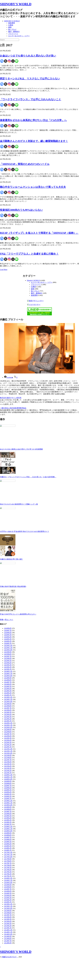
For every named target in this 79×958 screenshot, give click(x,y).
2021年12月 (8, 749)
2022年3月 (8, 742)
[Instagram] (9, 61)
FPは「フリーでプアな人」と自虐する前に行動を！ (29, 253)
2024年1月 (8, 695)
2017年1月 (8, 876)
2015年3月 (8, 923)
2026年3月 (8, 639)
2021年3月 (8, 768)
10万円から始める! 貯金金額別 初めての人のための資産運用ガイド (24, 531)
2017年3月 (8, 872)
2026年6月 (8, 633)
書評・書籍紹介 (14, 31)
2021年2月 (8, 770)
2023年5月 (8, 712)
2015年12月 (8, 904)
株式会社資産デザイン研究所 (10, 398)
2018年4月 (8, 844)
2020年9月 (8, 781)
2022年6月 (8, 736)
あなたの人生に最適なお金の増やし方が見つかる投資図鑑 (21, 449)
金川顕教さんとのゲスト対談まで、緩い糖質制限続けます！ (34, 141)
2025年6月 (8, 658)
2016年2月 (8, 900)
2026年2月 (8, 641)
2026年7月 (8, 630)
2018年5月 (8, 842)
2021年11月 (8, 751)
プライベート (13, 34)
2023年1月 (8, 721)
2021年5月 (8, 764)
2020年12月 (8, 775)
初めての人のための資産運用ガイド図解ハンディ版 (19, 504)
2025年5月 (8, 661)
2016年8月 (8, 887)
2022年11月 (8, 725)
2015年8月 (8, 913)
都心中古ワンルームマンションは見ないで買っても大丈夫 (33, 187)
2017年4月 (8, 870)
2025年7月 (8, 656)
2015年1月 (8, 928)
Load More (3, 269)
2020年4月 (8, 792)
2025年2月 (8, 667)
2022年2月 (8, 745)
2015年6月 (8, 917)
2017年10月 (8, 857)
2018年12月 (8, 826)
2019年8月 (8, 809)
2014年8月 (8, 939)
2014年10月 (8, 934)
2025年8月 (8, 654)
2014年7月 (8, 941)
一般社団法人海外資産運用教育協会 (13, 408)
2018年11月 (8, 829)
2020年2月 (8, 796)
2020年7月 (8, 786)
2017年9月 (8, 859)
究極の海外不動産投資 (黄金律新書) (13, 586)
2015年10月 (8, 908)
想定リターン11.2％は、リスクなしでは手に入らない (30, 78)
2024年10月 (8, 676)
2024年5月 (8, 686)
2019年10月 (8, 805)
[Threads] (13, 61)
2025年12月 (8, 645)
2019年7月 (8, 811)
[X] (5, 61)
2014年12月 (8, 930)
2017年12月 (8, 852)
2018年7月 (8, 837)
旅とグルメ (12, 29)
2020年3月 (8, 794)
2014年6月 (8, 943)
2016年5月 (8, 893)
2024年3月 (8, 691)
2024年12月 (8, 671)
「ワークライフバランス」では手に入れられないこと (30, 99)
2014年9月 (8, 936)
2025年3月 (8, 665)
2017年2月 (8, 874)
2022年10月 (8, 727)
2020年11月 (8, 777)
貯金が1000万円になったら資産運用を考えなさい (18, 614)
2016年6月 (8, 891)
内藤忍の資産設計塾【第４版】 (11, 559)
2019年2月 (8, 822)
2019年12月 (8, 801)
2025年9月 (8, 652)
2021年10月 (8, 753)
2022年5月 (8, 738)
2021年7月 (8, 760)
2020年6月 (8, 788)
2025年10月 (8, 650)
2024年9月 (8, 678)
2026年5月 (8, 635)
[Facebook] (1, 61)
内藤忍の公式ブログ (10, 957)
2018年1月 (8, 850)
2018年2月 (8, 848)
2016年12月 (8, 878)
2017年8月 (8, 861)
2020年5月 (8, 790)
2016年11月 (8, 880)
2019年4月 (8, 818)
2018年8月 (8, 835)
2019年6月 (8, 814)
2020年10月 (8, 779)
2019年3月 (8, 820)
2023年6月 (8, 710)
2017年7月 (8, 863)
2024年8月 (8, 680)
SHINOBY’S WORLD (12, 21)
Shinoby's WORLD (33, 280)
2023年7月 (8, 708)
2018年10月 (8, 831)
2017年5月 (8, 867)
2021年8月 (8, 757)
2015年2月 (8, 926)
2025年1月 (8, 669)
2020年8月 (8, 783)
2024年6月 (8, 684)
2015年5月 (8, 919)
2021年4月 (8, 766)
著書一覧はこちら (6, 619)
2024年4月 (8, 689)
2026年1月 (8, 643)
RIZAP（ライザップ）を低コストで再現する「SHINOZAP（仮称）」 (39, 233)
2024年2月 (8, 693)
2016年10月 (8, 882)
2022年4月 (8, 740)
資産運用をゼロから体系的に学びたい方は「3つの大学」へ (33, 120)
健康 (10, 27)
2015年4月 (8, 921)
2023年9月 (8, 704)
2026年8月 (8, 628)
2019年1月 (8, 824)
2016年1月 (8, 902)
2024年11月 (8, 673)
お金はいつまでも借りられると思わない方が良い (28, 55)
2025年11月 (8, 648)
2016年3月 (8, 898)
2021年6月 (8, 762)
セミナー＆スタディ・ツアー (19, 36)
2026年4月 (8, 637)
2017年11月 (8, 854)
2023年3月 (8, 717)
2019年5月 (8, 816)
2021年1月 (8, 773)
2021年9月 (8, 755)
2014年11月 (8, 932)
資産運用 (11, 23)
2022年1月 (8, 747)
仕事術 (10, 25)
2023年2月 (8, 719)
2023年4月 (8, 714)
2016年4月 (8, 895)
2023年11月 (8, 699)
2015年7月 (8, 915)
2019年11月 (8, 803)
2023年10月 (8, 701)
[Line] (16, 61)
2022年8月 (8, 732)
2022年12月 (8, 723)
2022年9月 (8, 729)
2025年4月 (8, 663)
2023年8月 (8, 706)
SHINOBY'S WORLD (15, 4)
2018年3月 (8, 846)
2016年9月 (8, 885)
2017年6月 (8, 865)
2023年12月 (8, 697)
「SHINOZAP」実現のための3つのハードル (25, 164)
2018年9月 (8, 833)
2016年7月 (8, 889)
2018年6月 (8, 839)
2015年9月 (8, 911)
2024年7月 (8, 682)
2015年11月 (8, 906)
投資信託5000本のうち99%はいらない (21, 210)
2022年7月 (8, 734)
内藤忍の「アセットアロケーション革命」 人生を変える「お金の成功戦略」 (28, 477)
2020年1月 (8, 798)
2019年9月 (8, 807)
